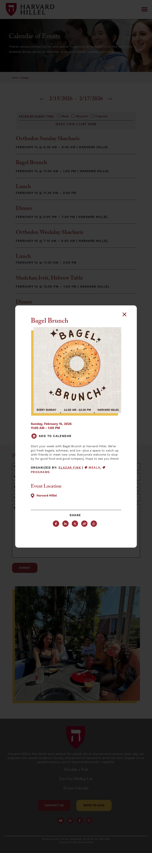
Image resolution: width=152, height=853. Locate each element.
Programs (40, 472)
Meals (94, 468)
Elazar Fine (70, 468)
